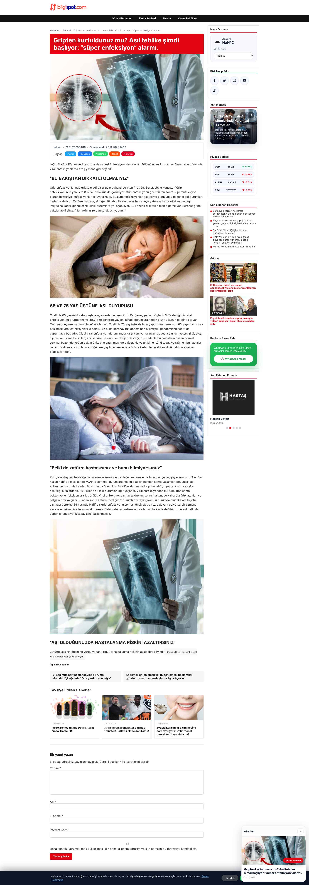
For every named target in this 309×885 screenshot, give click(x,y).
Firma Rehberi (147, 18)
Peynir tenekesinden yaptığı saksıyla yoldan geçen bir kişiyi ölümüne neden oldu (234, 223)
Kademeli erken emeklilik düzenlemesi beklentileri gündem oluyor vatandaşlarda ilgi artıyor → (159, 676)
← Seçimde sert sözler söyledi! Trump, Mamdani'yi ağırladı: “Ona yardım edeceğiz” (81, 676)
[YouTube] (244, 81)
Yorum (55, 768)
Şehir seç (220, 48)
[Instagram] (234, 81)
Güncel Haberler (122, 18)
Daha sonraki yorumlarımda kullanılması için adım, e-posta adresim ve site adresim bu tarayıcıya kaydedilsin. (123, 848)
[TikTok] (214, 91)
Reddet (229, 878)
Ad (53, 801)
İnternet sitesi (59, 830)
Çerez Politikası (187, 18)
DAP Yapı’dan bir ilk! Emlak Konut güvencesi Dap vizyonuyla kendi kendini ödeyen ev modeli (231, 239)
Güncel (67, 30)
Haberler (55, 30)
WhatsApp (100, 154)
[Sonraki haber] (251, 115)
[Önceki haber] (243, 115)
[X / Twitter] (224, 81)
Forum (167, 18)
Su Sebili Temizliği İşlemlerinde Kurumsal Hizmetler (230, 231)
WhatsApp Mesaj (233, 358)
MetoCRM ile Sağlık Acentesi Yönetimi (234, 246)
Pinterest (128, 154)
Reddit (114, 154)
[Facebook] (214, 81)
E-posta (56, 816)
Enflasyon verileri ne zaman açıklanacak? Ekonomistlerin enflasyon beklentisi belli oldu (234, 213)
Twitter (70, 154)
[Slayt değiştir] (227, 428)
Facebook (85, 154)
